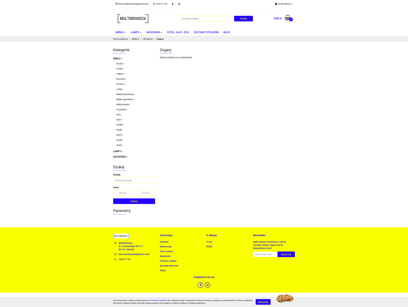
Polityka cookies (168, 261)
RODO (163, 270)
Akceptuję (263, 302)
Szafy (119, 145)
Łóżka (119, 89)
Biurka (119, 63)
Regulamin (165, 256)
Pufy (118, 114)
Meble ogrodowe (124, 99)
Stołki (119, 130)
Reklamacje (166, 246)
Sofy (118, 119)
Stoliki (119, 124)
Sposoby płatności (169, 265)
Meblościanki (122, 104)
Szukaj (134, 201)
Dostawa (164, 241)
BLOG (226, 32)
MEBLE (120, 32)
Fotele (119, 68)
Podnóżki (121, 109)
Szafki (119, 140)
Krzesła (120, 84)
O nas (209, 241)
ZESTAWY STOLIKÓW (206, 32)
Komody (120, 79)
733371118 (124, 259)
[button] (166, 235)
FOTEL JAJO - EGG (178, 32)
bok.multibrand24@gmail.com (134, 254)
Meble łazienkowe (125, 94)
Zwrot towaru (166, 251)
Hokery (120, 74)
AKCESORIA (153, 32)
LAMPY (135, 32)
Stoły (119, 135)
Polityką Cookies (157, 300)
